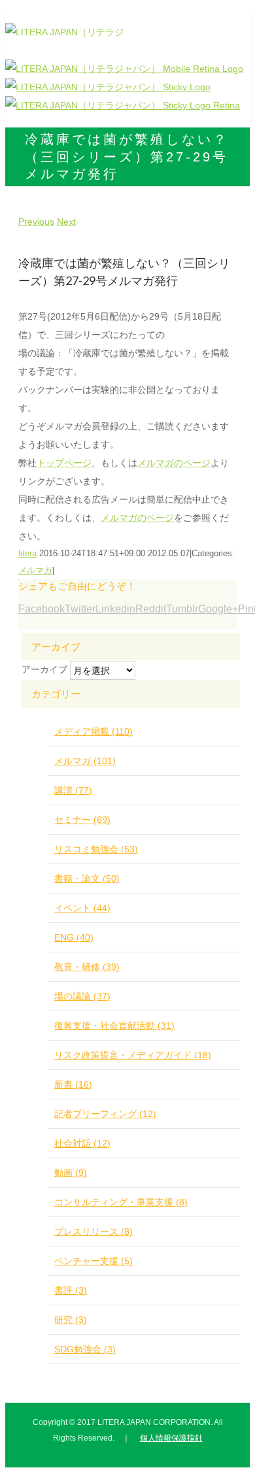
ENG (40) (74, 937)
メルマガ (35, 570)
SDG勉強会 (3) (85, 1349)
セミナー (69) (82, 819)
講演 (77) (73, 790)
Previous (36, 221)
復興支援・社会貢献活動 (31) (114, 1025)
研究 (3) (70, 1319)
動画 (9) (70, 1172)
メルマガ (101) (85, 761)
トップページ (64, 463)
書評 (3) (70, 1290)
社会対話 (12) (82, 1143)
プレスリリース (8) (93, 1231)
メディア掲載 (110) (93, 731)
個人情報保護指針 (171, 1438)
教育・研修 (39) (87, 967)
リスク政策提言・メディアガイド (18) (132, 1055)
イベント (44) (82, 908)
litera (27, 553)
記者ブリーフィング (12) (105, 1114)
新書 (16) (73, 1084)
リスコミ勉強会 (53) (96, 849)
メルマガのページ (174, 463)
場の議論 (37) (82, 996)
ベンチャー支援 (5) (93, 1261)
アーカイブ (44, 669)
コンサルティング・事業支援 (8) (121, 1202)
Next (66, 221)
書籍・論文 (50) (87, 878)
